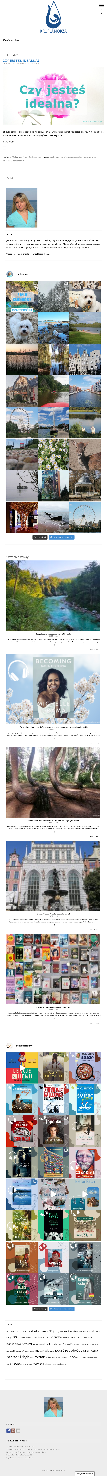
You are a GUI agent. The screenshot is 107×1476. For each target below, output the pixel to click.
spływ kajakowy (53, 1357)
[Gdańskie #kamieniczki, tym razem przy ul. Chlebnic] (85, 359)
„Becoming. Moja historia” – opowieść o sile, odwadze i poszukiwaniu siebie (53, 727)
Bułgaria (72, 1331)
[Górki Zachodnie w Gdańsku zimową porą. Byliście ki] (53, 517)
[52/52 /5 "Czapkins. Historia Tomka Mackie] (85, 1162)
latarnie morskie (79, 1344)
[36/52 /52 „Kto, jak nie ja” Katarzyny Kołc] (22, 1257)
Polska (32, 1358)
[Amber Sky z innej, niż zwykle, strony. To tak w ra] (22, 422)
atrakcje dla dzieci (31, 1331)
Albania (19, 1331)
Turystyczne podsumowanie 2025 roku (53, 634)
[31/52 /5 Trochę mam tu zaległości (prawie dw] (85, 1288)
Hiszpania (81, 1337)
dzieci (46, 1337)
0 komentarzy (33, 64)
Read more (8, 141)
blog (51, 1331)
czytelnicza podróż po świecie (32, 1337)
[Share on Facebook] (4, 148)
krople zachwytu (53, 1344)
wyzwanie (38, 1364)
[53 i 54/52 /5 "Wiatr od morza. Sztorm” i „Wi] (53, 1162)
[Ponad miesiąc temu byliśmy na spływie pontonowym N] (53, 391)
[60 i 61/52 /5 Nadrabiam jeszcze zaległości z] (22, 1131)
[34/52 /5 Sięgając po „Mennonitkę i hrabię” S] (85, 1257)
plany (52, 1351)
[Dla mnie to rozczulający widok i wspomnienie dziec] (53, 454)
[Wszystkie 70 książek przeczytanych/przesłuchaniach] (22, 1068)
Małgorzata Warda (20, 1351)
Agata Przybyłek (11, 1331)
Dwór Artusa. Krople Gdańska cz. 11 (53, 914)
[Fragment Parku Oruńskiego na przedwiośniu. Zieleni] (85, 485)
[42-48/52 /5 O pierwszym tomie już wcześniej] (53, 1194)
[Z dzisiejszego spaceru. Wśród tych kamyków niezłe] (22, 454)
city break (89, 1331)
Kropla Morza (21, 64)
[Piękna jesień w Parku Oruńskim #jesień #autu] (53, 359)
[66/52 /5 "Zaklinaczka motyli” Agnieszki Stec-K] (22, 1099)
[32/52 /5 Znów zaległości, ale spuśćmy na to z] (53, 1288)
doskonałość (55, 157)
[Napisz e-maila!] (18, 1431)
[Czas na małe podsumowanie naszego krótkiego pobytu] (22, 296)
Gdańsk (55, 1337)
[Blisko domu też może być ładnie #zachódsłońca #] (22, 359)
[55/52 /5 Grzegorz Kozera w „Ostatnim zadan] (22, 1162)
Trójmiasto (64, 1358)
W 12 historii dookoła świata (86, 1357)
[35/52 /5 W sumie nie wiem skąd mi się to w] (53, 1257)
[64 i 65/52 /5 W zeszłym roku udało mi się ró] (53, 1099)
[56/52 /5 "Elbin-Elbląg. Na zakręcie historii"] (85, 1131)
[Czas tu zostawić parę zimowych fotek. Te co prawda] (53, 296)
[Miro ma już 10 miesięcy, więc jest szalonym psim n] (22, 328)
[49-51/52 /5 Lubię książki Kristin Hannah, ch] (22, 1194)
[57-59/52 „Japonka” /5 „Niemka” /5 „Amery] (53, 1131)
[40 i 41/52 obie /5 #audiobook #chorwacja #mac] (85, 1194)
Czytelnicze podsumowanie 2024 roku (53, 1007)
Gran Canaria (70, 1337)
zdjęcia (47, 1364)
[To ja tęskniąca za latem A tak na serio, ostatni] (53, 328)
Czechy (97, 1331)
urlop (72, 1356)
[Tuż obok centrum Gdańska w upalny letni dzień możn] (53, 422)
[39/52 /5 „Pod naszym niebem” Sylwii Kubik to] (22, 1225)
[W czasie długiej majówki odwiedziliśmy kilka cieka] (85, 454)
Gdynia (62, 1337)
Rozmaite (36, 157)
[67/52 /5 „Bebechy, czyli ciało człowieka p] (85, 1068)
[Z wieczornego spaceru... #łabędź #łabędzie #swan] (85, 422)
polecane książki (18, 1357)
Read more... (94, 649)
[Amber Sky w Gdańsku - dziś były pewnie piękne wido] (85, 517)
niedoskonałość (80, 157)
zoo (56, 1364)
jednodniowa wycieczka (20, 1344)
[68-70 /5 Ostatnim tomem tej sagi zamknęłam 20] (53, 1068)
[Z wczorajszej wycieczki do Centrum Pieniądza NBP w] (22, 517)
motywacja (67, 157)
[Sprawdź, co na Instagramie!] (13, 1431)
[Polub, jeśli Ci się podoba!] (8, 1431)
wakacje (13, 1363)
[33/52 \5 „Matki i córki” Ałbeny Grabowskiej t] (22, 1288)
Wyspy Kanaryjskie (26, 1364)
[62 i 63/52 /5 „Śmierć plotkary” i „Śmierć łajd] (85, 1099)
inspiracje (88, 1337)
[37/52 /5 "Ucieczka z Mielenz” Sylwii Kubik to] (85, 1225)
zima (52, 1364)
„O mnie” (47, 254)
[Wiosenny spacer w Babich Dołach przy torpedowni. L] (22, 485)
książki (68, 1343)
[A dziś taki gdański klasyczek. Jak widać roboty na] (85, 391)
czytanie (12, 1336)
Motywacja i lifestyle (21, 157)
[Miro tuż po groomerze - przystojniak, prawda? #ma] (85, 296)
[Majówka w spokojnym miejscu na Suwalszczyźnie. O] (85, 328)
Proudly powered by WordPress (53, 1470)
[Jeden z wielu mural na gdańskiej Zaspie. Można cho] (53, 485)
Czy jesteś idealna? (21, 61)
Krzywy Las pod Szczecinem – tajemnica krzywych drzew (53, 821)
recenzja (40, 1357)
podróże (61, 1350)
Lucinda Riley (89, 1344)
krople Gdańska (39, 1344)
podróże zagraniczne (83, 1350)
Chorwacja (80, 1331)
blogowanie (61, 1331)
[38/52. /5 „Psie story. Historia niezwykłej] (53, 1225)
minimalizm (31, 1351)
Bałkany (45, 1331)
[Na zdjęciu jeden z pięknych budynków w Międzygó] (22, 391)
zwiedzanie (62, 1364)
